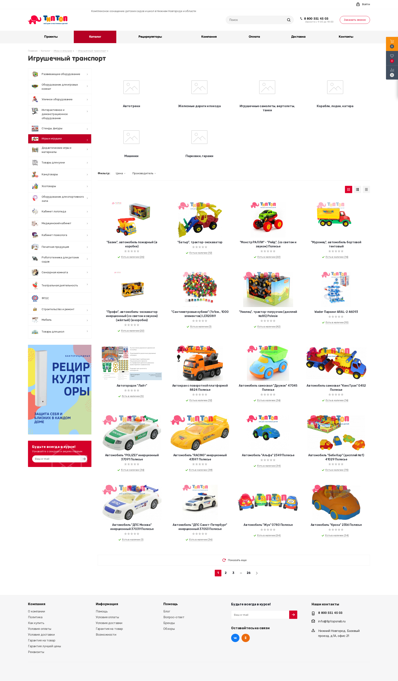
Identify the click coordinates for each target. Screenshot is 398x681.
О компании (36, 611)
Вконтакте (235, 638)
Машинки (131, 156)
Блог (166, 611)
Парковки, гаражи (199, 156)
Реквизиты (36, 652)
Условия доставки (41, 634)
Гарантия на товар (41, 640)
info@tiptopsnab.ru (331, 621)
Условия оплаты (39, 629)
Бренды (169, 623)
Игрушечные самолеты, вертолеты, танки (267, 108)
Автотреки (131, 106)
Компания (36, 604)
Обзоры (169, 629)
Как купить (36, 623)
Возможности (106, 634)
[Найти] (289, 20)
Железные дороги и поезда (199, 106)
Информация (107, 604)
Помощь (102, 611)
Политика (35, 617)
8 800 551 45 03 (316, 19)
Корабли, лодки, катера (335, 106)
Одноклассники (245, 638)
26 (249, 573)
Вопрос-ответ (173, 617)
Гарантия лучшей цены (44, 646)
